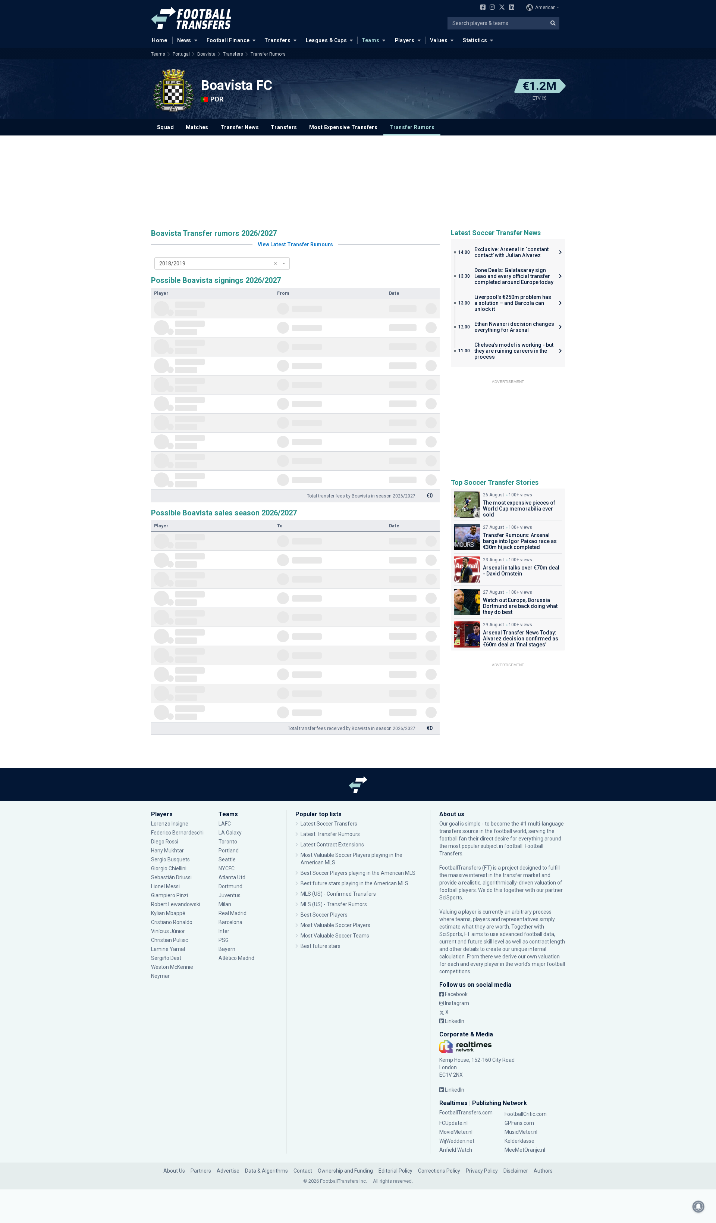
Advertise (228, 1171)
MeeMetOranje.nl (525, 1150)
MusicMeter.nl (521, 1132)
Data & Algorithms (266, 1171)
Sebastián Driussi (172, 877)
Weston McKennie (172, 967)
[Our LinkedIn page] (510, 7)
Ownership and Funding (345, 1171)
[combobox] (221, 263)
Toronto (228, 842)
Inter (224, 931)
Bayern (227, 949)
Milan (225, 904)
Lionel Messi (166, 886)
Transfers (278, 40)
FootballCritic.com (526, 1114)
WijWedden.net (456, 1141)
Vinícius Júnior (168, 931)
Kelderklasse (519, 1141)
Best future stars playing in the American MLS (354, 883)
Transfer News (239, 127)
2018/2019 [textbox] (217, 263)
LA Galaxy (230, 833)
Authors (543, 1171)
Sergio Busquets (170, 859)
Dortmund (230, 886)
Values (439, 40)
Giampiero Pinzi (169, 895)
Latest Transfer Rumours (330, 834)
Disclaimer (515, 1171)
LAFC (225, 824)
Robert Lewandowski (175, 904)
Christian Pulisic (169, 940)
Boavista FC (236, 85)
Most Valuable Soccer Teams (335, 936)
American (545, 7)
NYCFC (227, 868)
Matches (197, 127)
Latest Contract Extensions (332, 845)
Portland (229, 851)
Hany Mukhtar (167, 851)
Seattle (227, 859)
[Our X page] (501, 7)
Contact (302, 1171)
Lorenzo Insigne (169, 824)
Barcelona (230, 922)
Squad (165, 127)
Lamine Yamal (168, 949)
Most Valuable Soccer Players (335, 925)
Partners (201, 1171)
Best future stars (320, 946)
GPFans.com (519, 1123)
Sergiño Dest (166, 958)
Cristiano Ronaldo (171, 922)
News (184, 40)
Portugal (181, 54)
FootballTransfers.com (466, 1113)
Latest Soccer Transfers (329, 824)
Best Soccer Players (324, 915)
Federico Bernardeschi (177, 833)
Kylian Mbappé (168, 913)
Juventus (230, 895)
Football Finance (228, 40)
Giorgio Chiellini (168, 868)
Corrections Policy (439, 1171)
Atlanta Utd (232, 877)
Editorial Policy (395, 1171)
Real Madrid (232, 913)
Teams (370, 40)
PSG (224, 940)
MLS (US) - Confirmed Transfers (338, 894)
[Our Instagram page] (491, 7)
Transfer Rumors (268, 54)
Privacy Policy (482, 1171)
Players (405, 40)
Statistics (475, 40)
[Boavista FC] (173, 90)
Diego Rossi (164, 842)
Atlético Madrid (236, 958)
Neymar (160, 976)
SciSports (450, 898)
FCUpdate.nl (453, 1123)
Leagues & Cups (326, 40)
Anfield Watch (455, 1150)
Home (159, 40)
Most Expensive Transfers (343, 127)
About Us (174, 1171)
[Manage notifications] (698, 1207)
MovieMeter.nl (455, 1132)
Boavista (206, 54)
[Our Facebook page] (481, 7)
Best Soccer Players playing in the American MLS (358, 873)
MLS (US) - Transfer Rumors (334, 904)
